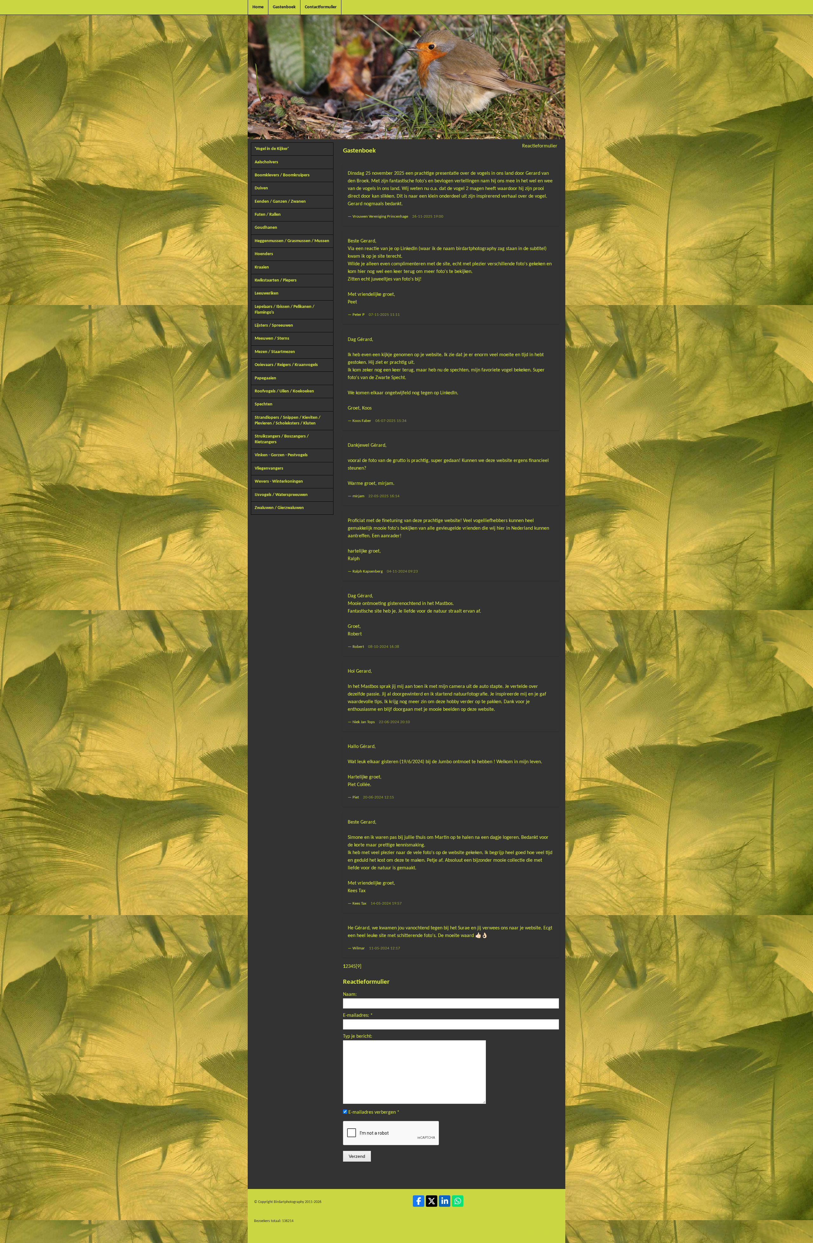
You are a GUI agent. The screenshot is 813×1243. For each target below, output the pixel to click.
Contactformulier (321, 7)
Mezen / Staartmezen (275, 352)
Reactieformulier (539, 146)
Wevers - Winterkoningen (279, 481)
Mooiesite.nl (550, 1235)
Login (532, 1235)
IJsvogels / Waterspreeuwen (281, 494)
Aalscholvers (266, 162)
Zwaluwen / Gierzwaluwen (279, 508)
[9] (358, 966)
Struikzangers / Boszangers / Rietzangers (282, 439)
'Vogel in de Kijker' (272, 148)
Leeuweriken (267, 293)
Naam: (350, 994)
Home (258, 7)
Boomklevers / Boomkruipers (282, 175)
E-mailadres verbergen (374, 1112)
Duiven (261, 188)
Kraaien (262, 267)
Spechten (263, 404)
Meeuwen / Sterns (272, 338)
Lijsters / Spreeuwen (274, 325)
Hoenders (264, 254)
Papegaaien (265, 378)
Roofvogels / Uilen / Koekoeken (284, 391)
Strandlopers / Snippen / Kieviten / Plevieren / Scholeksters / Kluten (287, 420)
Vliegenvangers (269, 468)
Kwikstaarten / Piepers (276, 280)
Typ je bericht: (357, 1036)
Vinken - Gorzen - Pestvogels (281, 455)
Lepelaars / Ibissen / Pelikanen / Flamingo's (284, 309)
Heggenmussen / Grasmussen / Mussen (292, 241)
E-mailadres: (358, 1015)
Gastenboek (284, 7)
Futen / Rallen (268, 214)
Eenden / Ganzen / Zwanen (280, 201)
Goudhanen (266, 227)
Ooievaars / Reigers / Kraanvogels (286, 365)
